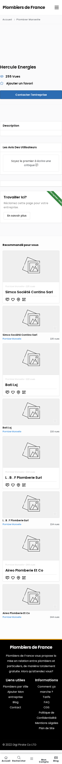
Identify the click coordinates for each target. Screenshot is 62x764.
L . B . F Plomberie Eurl (23, 477)
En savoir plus (17, 216)
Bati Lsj (11, 384)
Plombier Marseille (28, 19)
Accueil (8, 19)
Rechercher (19, 760)
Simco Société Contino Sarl (29, 292)
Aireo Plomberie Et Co (24, 570)
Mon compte (44, 760)
